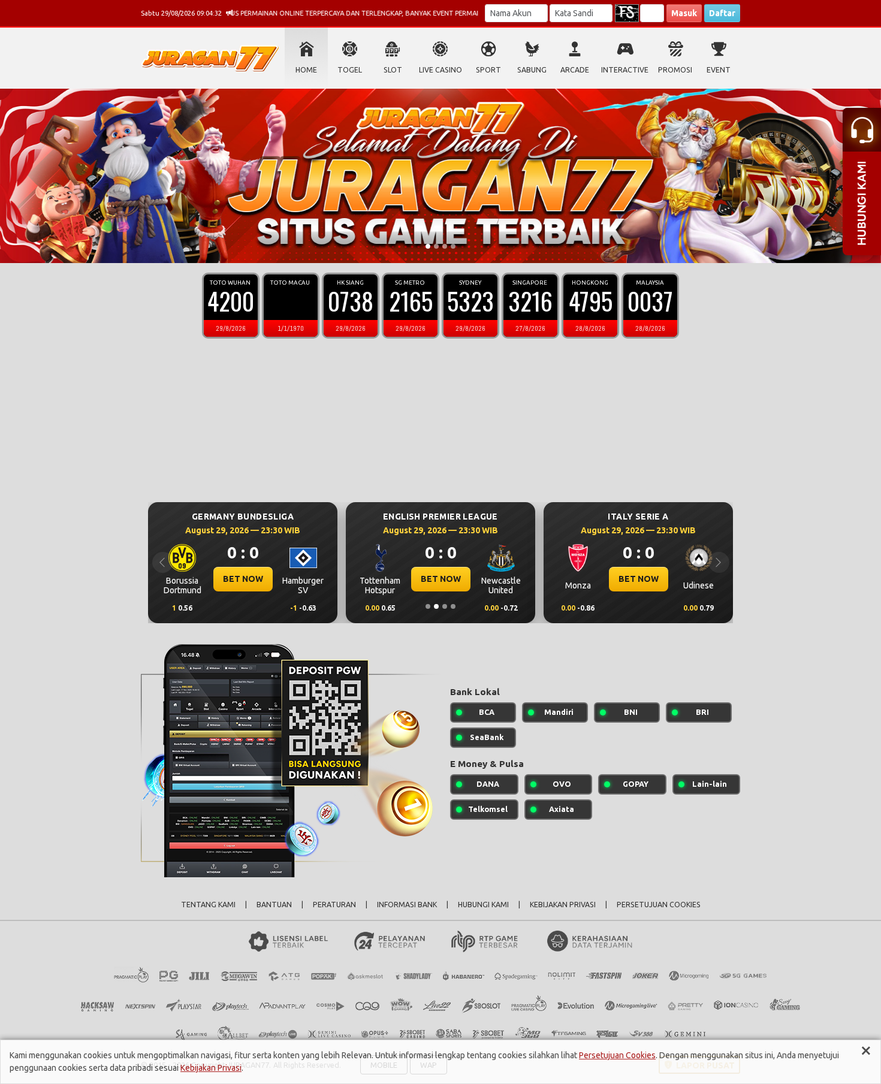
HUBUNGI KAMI (483, 904)
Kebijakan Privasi (211, 1068)
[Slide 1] (428, 246)
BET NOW (243, 579)
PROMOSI (675, 70)
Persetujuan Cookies (617, 1055)
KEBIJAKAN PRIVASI (563, 904)
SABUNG (532, 70)
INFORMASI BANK (407, 904)
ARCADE (574, 70)
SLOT (393, 70)
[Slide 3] (444, 246)
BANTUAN (274, 904)
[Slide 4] (453, 246)
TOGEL (349, 70)
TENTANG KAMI (208, 904)
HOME (306, 70)
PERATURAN (334, 904)
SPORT (488, 70)
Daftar (722, 13)
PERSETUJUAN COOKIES (659, 904)
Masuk (684, 13)
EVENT (719, 70)
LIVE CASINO (440, 70)
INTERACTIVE (624, 70)
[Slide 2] (436, 246)
